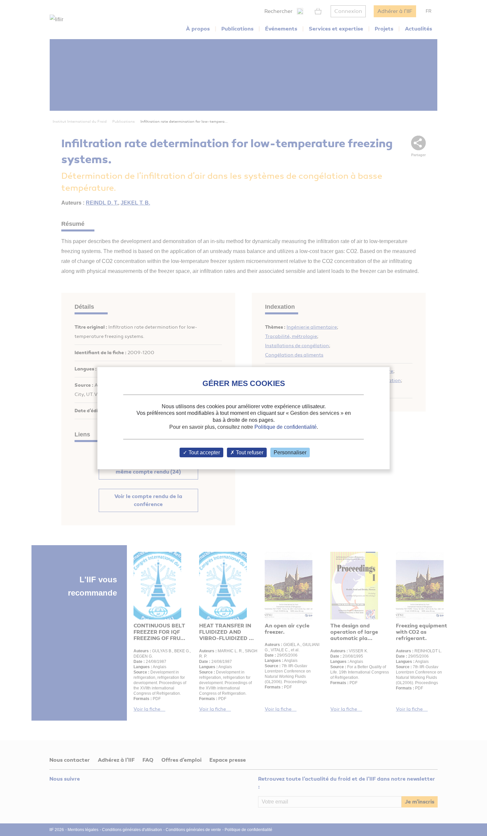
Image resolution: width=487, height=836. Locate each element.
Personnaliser (290, 452)
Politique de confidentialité (285, 427)
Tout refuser (249, 452)
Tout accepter (203, 452)
